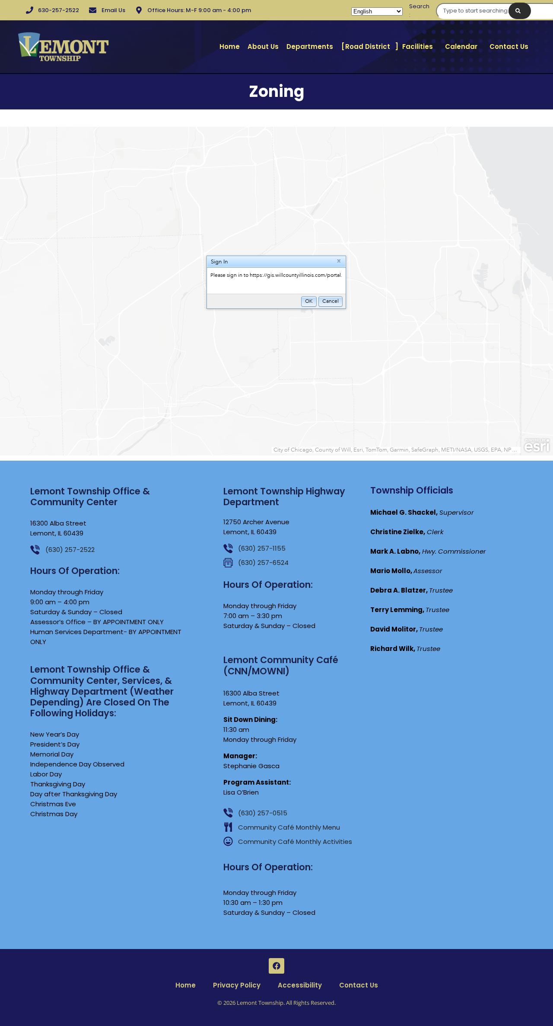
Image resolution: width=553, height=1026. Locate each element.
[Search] (520, 11)
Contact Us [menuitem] (508, 46)
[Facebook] (276, 966)
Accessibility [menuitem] (300, 985)
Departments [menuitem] (309, 46)
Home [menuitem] (229, 46)
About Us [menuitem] (263, 46)
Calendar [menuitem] (461, 46)
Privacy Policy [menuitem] (237, 985)
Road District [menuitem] (367, 46)
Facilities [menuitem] (417, 46)
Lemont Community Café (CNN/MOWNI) (280, 665)
